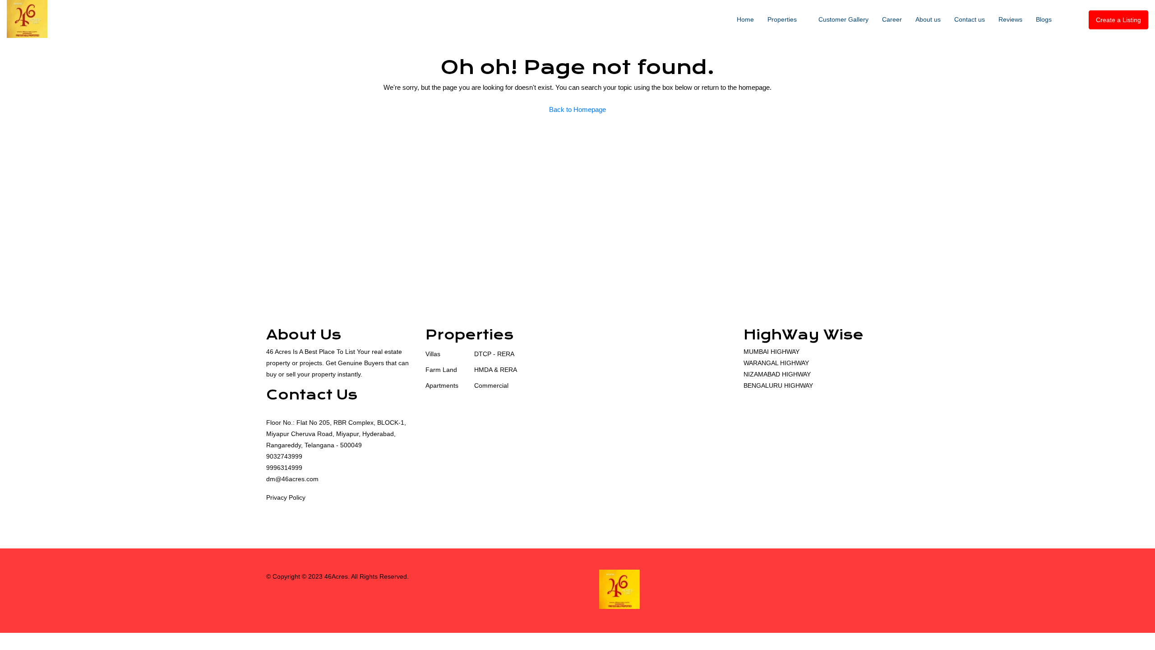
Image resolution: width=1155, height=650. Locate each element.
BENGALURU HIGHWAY (778, 385)
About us (928, 19)
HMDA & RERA (495, 369)
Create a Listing (1118, 19)
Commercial (491, 385)
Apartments (441, 385)
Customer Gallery (843, 19)
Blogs (1044, 19)
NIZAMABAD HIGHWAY (777, 374)
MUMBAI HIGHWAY (771, 351)
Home (745, 19)
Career (892, 19)
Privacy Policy (285, 497)
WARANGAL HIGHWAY (776, 363)
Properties (782, 19)
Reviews (1010, 19)
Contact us (969, 19)
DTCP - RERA (494, 354)
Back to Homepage (577, 109)
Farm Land (441, 369)
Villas (432, 354)
